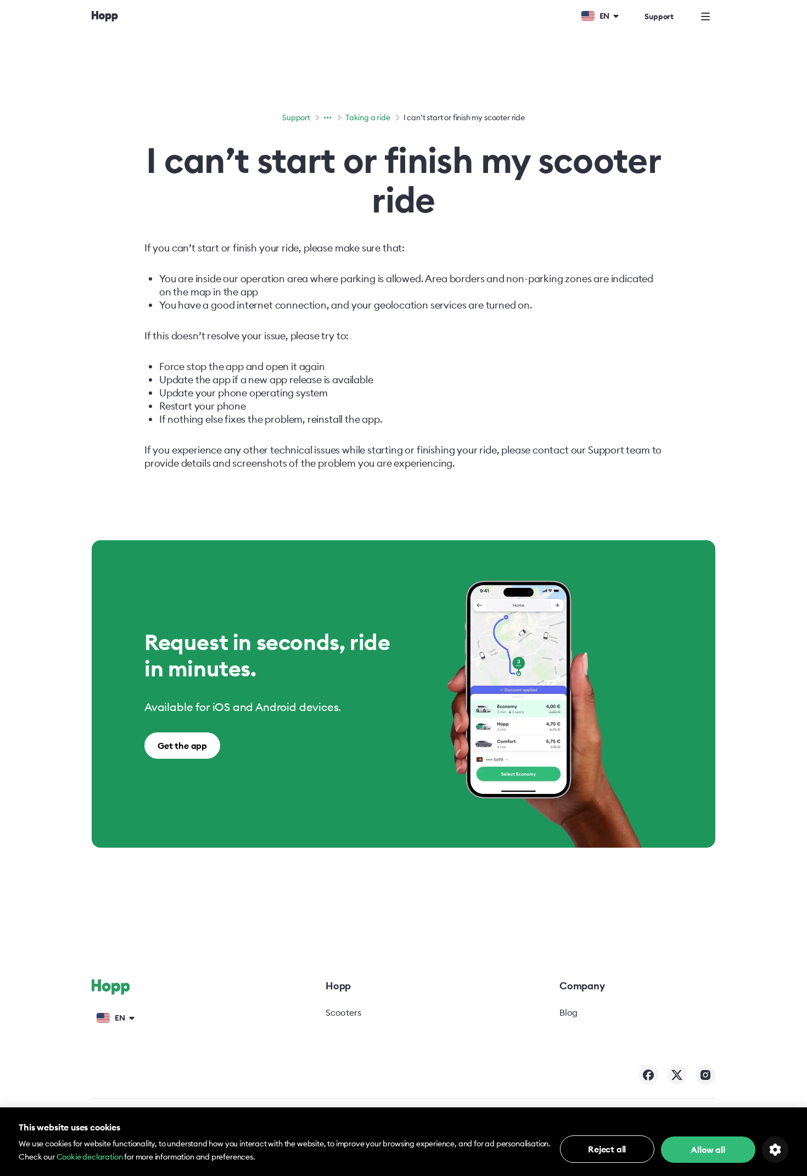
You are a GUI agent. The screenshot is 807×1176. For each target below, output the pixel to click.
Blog (568, 1012)
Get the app (182, 745)
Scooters (343, 1012)
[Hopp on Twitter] (677, 1075)
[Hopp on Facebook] (648, 1075)
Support (659, 16)
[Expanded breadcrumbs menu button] (327, 117)
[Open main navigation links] (705, 16)
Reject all (607, 1149)
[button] (599, 15)
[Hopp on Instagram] (705, 1075)
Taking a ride (367, 117)
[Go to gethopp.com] (105, 16)
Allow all (708, 1149)
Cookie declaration (90, 1157)
